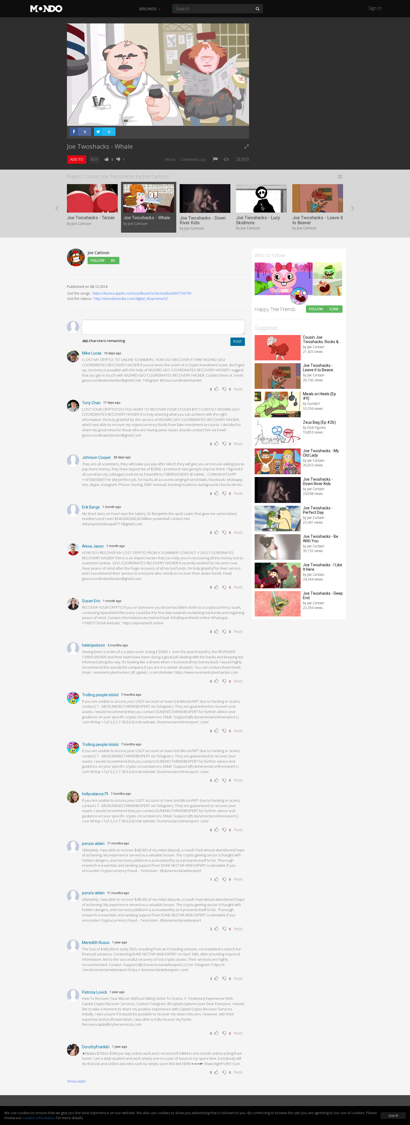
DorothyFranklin (96, 1047)
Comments (193, 159)
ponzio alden (93, 843)
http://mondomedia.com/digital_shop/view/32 (131, 298)
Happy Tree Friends (275, 309)
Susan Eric (91, 601)
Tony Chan (91, 403)
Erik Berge (91, 507)
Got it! (393, 1115)
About (170, 159)
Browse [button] (148, 8)
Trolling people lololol (100, 695)
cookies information (39, 1117)
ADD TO (76, 159)
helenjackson (93, 645)
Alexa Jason (93, 546)
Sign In (375, 8)
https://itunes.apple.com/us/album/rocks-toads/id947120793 (142, 293)
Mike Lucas (92, 353)
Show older (76, 1081)
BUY (94, 159)
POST (237, 341)
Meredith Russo (96, 942)
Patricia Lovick (94, 992)
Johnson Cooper (96, 457)
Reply (238, 389)
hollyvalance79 (95, 794)
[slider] (149, 120)
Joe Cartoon (98, 252)
